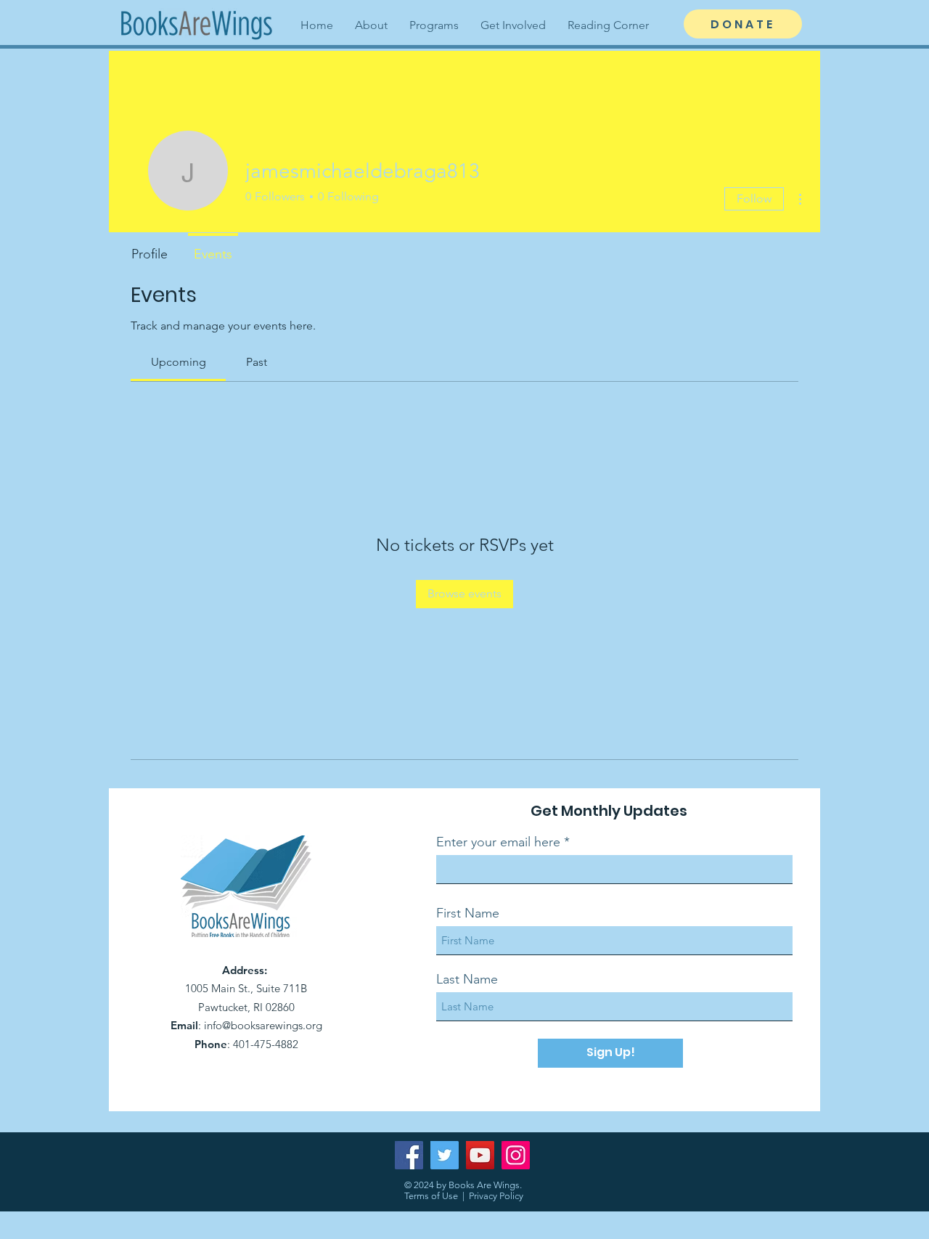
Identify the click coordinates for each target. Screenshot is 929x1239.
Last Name (467, 979)
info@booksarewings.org (263, 1025)
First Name (467, 913)
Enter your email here (498, 842)
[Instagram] (516, 1155)
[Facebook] (409, 1155)
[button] (371, 25)
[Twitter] (444, 1155)
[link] (178, 362)
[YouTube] (480, 1155)
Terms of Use (431, 1195)
